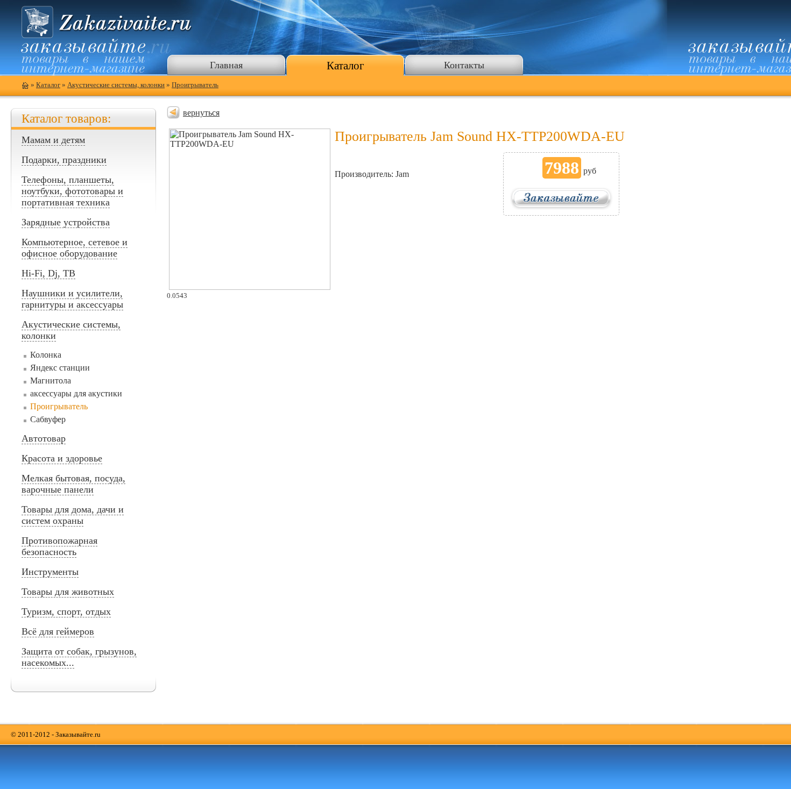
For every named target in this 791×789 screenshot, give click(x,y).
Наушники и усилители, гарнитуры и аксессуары (72, 299)
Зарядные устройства (66, 222)
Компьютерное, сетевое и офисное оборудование (75, 248)
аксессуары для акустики (76, 393)
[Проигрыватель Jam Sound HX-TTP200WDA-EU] (249, 287)
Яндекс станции (60, 367)
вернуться (201, 112)
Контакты (464, 65)
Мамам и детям (53, 139)
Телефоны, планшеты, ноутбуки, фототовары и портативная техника (72, 191)
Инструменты (50, 571)
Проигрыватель (195, 85)
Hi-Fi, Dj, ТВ (48, 273)
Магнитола (50, 380)
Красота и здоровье (62, 458)
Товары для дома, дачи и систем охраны (73, 515)
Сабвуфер (48, 419)
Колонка (45, 354)
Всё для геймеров (58, 631)
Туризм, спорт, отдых (66, 611)
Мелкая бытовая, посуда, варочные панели (73, 484)
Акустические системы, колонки (116, 85)
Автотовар (44, 438)
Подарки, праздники (64, 159)
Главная (226, 65)
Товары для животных (68, 591)
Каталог (345, 65)
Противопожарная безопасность (59, 546)
